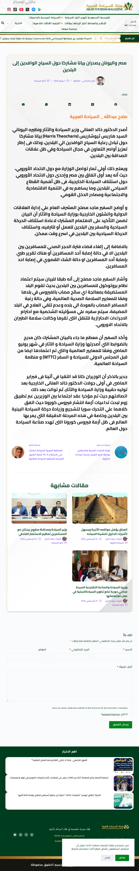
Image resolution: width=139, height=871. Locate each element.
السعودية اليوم (90, 18)
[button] (2, 22)
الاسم (127, 650)
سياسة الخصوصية (110, 714)
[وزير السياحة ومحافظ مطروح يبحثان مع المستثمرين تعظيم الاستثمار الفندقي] (39, 508)
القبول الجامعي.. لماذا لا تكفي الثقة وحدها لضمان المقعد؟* (59, 760)
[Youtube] (15, 835)
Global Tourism (69, 29)
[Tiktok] (21, 835)
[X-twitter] (26, 835)
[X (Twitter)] (92, 104)
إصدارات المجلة (130, 25)
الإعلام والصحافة (97, 23)
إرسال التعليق (121, 725)
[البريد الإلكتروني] (23, 104)
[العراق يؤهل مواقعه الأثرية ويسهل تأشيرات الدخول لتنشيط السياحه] (99, 508)
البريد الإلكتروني (79, 650)
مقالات (68, 23)
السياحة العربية (117, 543)
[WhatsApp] (46, 104)
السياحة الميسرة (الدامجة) (45, 18)
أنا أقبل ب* (114, 714)
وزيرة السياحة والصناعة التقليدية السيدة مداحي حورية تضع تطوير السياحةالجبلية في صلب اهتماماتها (100, 592)
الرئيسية (105, 18)
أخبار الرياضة (79, 23)
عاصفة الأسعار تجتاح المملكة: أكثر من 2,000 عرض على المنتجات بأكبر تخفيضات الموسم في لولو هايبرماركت (59, 778)
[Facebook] (115, 104)
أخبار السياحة (72, 18)
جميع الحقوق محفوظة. (46, 865)
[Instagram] (32, 835)
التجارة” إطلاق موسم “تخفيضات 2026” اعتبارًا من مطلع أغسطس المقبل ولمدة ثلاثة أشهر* (59, 795)
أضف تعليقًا (124, 667)
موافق (122, 858)
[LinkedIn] (69, 104)
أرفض (107, 858)
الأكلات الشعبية (42, 23)
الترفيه (56, 23)
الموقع (42, 650)
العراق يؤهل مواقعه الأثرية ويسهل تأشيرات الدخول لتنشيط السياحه (104, 531)
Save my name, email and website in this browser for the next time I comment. (89, 708)
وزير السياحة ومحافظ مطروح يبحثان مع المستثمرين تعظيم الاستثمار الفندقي (42, 531)
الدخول (133, 21)
